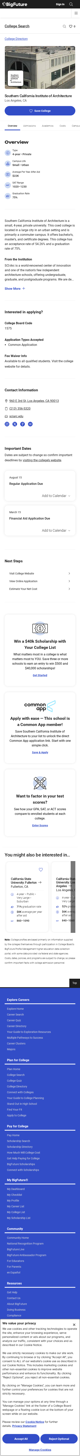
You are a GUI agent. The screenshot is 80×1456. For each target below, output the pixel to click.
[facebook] (22, 424)
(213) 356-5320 (19, 408)
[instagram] (7, 424)
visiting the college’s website (42, 460)
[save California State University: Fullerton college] (41, 870)
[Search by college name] (64, 26)
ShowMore (13, 289)
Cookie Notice (34, 1421)
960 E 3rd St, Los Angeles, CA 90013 (34, 401)
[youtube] (30, 424)
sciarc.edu (16, 416)
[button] (7, 897)
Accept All (21, 1438)
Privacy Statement (24, 1425)
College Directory (16, 39)
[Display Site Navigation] (76, 13)
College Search (17, 26)
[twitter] (14, 424)
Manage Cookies (40, 1449)
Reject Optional (59, 1438)
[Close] (74, 1324)
